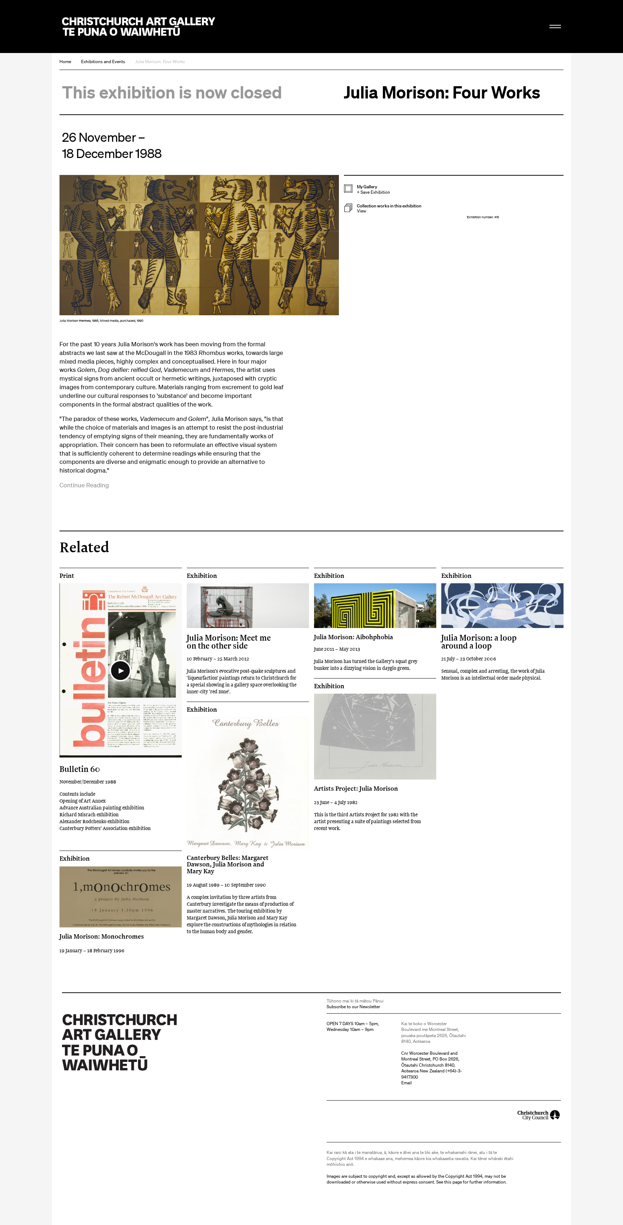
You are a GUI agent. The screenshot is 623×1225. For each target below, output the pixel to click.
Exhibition (202, 575)
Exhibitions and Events (103, 61)
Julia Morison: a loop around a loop (479, 641)
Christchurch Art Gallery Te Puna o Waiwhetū (138, 26)
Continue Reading (84, 485)
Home (65, 61)
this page (453, 1182)
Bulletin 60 (79, 769)
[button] (405, 208)
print (66, 575)
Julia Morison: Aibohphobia (353, 636)
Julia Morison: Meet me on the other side (229, 641)
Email (406, 1083)
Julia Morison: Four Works (160, 61)
